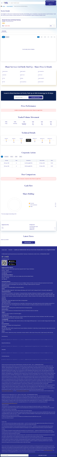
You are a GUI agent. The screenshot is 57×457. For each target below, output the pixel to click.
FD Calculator (10, 293)
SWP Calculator (25, 294)
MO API (17, 300)
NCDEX (9, 328)
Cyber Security (44, 332)
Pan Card (5, 325)
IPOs (28, 316)
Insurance (38, 284)
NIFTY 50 (3, 290)
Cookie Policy (35, 328)
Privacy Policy (37, 332)
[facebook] (2, 257)
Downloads (19, 332)
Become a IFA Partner (26, 310)
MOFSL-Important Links (15, 328)
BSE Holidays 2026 (12, 320)
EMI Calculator (19, 294)
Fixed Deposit (13, 284)
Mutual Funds (11, 283)
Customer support (17, 313)
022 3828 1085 (4, 273)
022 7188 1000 (4, 279)
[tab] (38, 37)
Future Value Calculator (39, 294)
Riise (20, 300)
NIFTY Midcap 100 (35, 290)
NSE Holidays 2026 (5, 320)
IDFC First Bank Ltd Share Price (48, 303)
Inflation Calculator (32, 296)
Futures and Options (20, 287)
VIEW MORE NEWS (27, 242)
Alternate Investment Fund (43, 283)
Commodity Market (11, 287)
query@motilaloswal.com (7, 271)
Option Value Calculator (47, 296)
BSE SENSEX (8, 290)
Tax (2, 325)
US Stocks (36, 283)
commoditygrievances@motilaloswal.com (9, 403)
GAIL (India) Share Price (37, 303)
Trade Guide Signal (11, 300)
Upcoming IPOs (5, 283)
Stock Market (9, 316)
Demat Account (16, 316)
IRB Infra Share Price (5, 304)
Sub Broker (42, 316)
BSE (2, 328)
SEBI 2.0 (27, 332)
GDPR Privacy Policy (12, 332)
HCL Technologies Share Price (15, 304)
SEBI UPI (50, 4)
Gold (45, 316)
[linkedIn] (8, 257)
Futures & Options (23, 316)
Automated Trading (19, 318)
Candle (7, 37)
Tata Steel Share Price (15, 303)
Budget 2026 (4, 316)
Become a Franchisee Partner (15, 310)
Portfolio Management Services (8, 318)
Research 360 (4, 300)
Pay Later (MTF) (20, 284)
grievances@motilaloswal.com (7, 390)
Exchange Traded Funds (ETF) (29, 284)
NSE (4, 328)
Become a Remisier (34, 310)
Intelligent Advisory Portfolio (28, 283)
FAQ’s (8, 313)
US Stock (37, 316)
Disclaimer (30, 328)
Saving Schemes (17, 325)
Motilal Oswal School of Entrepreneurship (24, 307)
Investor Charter (5, 332)
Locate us (11, 313)
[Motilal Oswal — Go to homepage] (6, 3)
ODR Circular (32, 332)
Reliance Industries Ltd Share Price (38, 304)
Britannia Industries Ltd (26, 304)
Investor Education (42, 328)
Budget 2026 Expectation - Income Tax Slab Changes (37, 320)
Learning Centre (12, 307)
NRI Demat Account (18, 283)
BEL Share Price (48, 304)
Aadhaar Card (10, 325)
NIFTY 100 (41, 290)
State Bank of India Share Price (26, 303)
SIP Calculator (4, 293)
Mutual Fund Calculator (11, 294)
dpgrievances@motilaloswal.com (23, 390)
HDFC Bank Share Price (6, 303)
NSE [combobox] (51, 25)
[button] (9, 3)
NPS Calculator (39, 296)
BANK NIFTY (12, 290)
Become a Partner (5, 310)
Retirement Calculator (36, 293)
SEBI (6, 328)
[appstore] (12, 261)
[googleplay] (12, 264)
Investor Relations (24, 328)
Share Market (4, 287)
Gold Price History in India (21, 320)
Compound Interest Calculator (26, 293)
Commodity (51, 316)
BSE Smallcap (17, 290)
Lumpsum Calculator (46, 293)
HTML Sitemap (50, 332)
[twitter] (4, 257)
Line (3, 37)
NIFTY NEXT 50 (28, 290)
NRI (47, 316)
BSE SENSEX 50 (49, 290)
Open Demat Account (50, 1)
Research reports (5, 307)
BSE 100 (45, 290)
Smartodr (23, 332)
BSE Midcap (23, 290)
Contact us (4, 313)
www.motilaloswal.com (48, 450)
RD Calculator (16, 293)
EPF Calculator (32, 294)
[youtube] (6, 257)
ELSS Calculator (9, 296)
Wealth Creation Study (6, 329)
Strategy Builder (24, 300)
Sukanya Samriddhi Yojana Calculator (20, 296)
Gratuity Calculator (48, 294)
